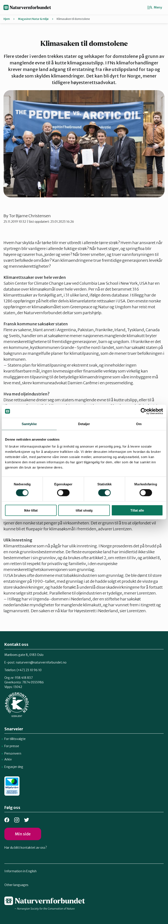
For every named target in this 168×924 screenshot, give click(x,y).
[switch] (63, 492)
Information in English (20, 871)
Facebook (6, 819)
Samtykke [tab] (29, 424)
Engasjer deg (13, 767)
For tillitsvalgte (15, 739)
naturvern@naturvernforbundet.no (41, 662)
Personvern (12, 753)
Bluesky (26, 819)
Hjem (7, 19)
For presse (11, 746)
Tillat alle (137, 510)
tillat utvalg (84, 510)
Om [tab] (139, 424)
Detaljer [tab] (84, 424)
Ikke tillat (31, 510)
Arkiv (8, 759)
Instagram (16, 819)
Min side (23, 833)
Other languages (16, 885)
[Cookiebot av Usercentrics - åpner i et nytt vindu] (144, 411)
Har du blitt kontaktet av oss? (25, 848)
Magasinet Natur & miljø (33, 19)
